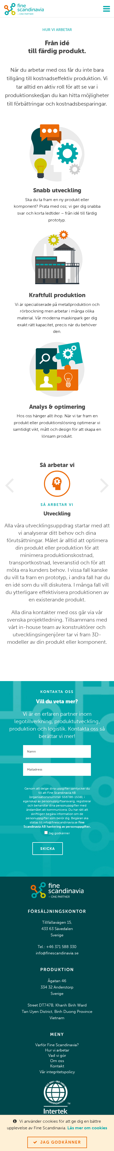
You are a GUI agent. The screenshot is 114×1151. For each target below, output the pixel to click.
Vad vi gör (57, 1055)
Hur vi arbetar (57, 1050)
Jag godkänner (60, 1142)
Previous (9, 485)
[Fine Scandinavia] (24, 8)
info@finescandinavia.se (57, 953)
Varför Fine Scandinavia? (57, 1045)
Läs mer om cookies (87, 1127)
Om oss (57, 1060)
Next (104, 485)
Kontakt (57, 1066)
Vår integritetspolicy (57, 1072)
